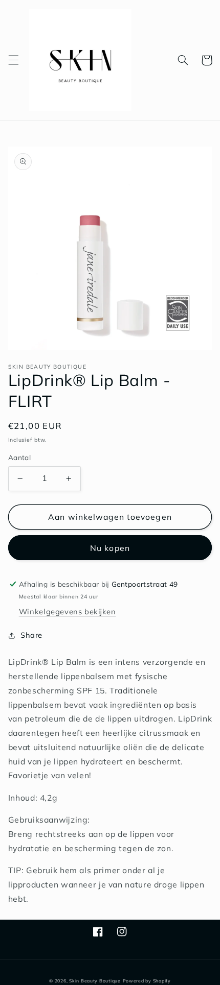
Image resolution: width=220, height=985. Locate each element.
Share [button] (31, 635)
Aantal (19, 457)
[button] (13, 60)
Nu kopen (109, 548)
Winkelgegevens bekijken (67, 611)
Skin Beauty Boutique (95, 980)
